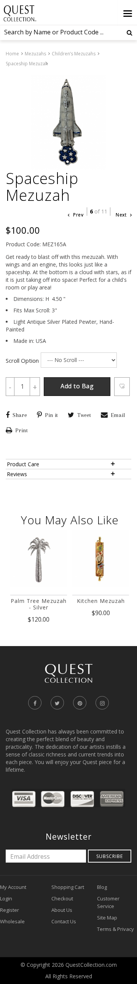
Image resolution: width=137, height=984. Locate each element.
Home (12, 53)
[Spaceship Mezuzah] (68, 122)
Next (122, 215)
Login (6, 898)
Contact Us (63, 921)
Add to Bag (77, 386)
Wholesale (12, 921)
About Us (61, 909)
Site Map (107, 917)
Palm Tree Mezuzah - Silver (39, 604)
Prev (78, 215)
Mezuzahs (35, 53)
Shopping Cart (67, 887)
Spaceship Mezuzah (27, 63)
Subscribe (109, 856)
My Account (13, 887)
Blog (102, 887)
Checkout (62, 898)
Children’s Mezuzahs (74, 53)
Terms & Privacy (115, 929)
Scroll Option (22, 360)
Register (9, 909)
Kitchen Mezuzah (101, 600)
